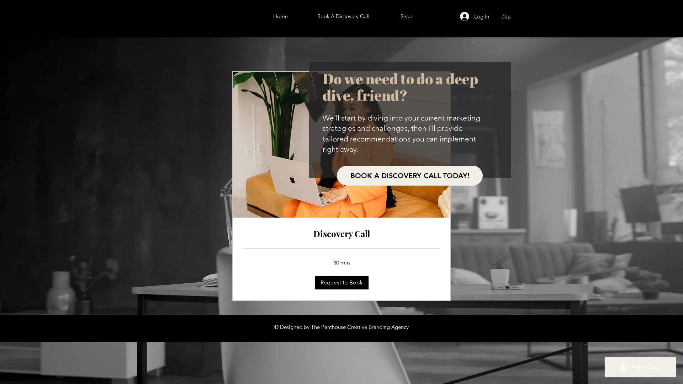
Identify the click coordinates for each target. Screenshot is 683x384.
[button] (508, 16)
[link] (341, 234)
